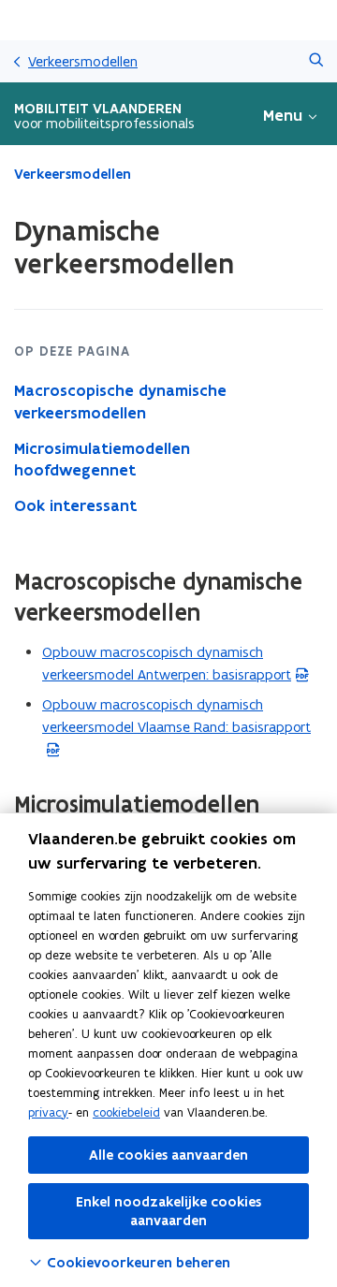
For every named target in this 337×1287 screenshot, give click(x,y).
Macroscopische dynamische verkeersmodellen (120, 401)
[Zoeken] (316, 61)
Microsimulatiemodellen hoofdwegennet (102, 459)
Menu (282, 115)
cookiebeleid (126, 1112)
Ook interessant (75, 505)
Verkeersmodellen (83, 61)
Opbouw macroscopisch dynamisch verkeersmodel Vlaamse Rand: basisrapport (176, 726)
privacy (48, 1112)
